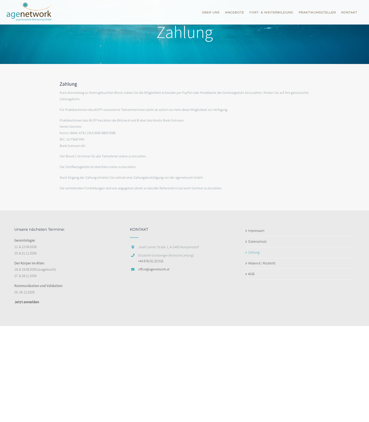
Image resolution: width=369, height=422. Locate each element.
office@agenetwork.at (153, 269)
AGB (251, 273)
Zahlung (253, 252)
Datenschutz (257, 241)
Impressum (256, 230)
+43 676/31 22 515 (150, 261)
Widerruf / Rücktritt (261, 263)
